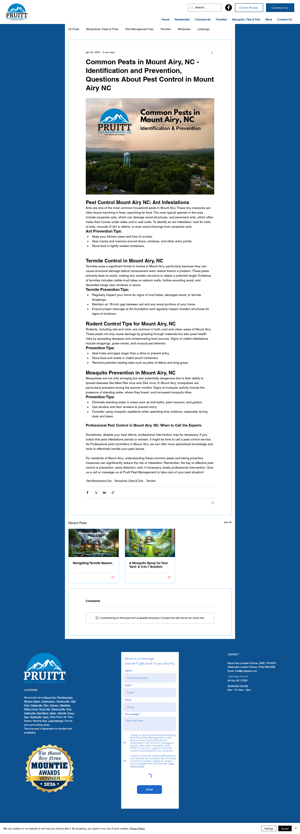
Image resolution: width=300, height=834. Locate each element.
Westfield (65, 705)
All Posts (73, 29)
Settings (268, 828)
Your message (132, 714)
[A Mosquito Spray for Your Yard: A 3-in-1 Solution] (150, 543)
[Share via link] (113, 492)
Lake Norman (55, 720)
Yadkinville (29, 713)
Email (128, 685)
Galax (53, 713)
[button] (269, 19)
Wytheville (35, 717)
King (68, 709)
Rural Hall (44, 709)
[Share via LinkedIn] (104, 492)
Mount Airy (50, 697)
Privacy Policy (137, 828)
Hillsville (61, 713)
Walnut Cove (31, 709)
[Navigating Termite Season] (94, 543)
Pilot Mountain (65, 697)
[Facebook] (228, 7)
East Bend (42, 713)
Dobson (54, 705)
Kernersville (62, 701)
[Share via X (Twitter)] (96, 492)
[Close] (296, 828)
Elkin (46, 705)
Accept (285, 828)
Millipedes (184, 29)
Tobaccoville (58, 709)
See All (228, 522)
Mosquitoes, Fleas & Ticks (102, 29)
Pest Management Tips (139, 29)
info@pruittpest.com (246, 670)
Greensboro (48, 701)
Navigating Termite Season (92, 563)
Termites (165, 29)
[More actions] (212, 52)
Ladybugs (203, 29)
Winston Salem (32, 701)
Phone (128, 700)
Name (128, 671)
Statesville (36, 705)
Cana (45, 717)
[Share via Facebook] (87, 492)
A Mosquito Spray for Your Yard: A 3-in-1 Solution (148, 564)
